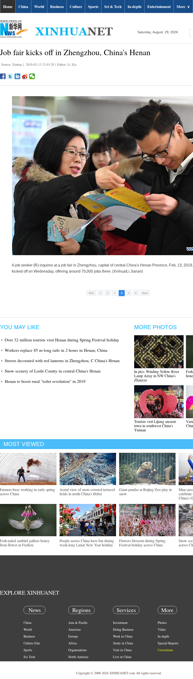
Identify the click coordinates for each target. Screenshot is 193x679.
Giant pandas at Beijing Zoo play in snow (145, 491)
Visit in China (122, 650)
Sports (93, 6)
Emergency (120, 663)
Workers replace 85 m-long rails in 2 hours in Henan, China (56, 350)
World (39, 6)
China (23, 6)
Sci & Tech (113, 6)
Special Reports (168, 643)
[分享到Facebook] (3, 76)
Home (7, 6)
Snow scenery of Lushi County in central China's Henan (53, 371)
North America (78, 656)
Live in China (122, 656)
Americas (74, 629)
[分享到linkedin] (17, 76)
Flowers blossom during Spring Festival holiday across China (142, 542)
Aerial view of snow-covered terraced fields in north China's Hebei (87, 491)
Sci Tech (29, 656)
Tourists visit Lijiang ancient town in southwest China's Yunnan (155, 425)
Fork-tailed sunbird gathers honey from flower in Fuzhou (25, 542)
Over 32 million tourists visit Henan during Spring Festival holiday (62, 340)
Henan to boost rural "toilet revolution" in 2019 (45, 381)
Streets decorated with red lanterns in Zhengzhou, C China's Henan (62, 360)
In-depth (134, 6)
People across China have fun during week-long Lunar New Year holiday (87, 542)
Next (145, 293)
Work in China (123, 636)
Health (28, 663)
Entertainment (159, 6)
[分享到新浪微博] (25, 76)
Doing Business (123, 629)
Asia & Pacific (78, 622)
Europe (73, 636)
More (183, 6)
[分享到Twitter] (10, 76)
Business (57, 6)
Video (162, 629)
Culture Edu (32, 643)
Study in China (123, 643)
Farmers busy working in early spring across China (27, 491)
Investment (120, 622)
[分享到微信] (32, 76)
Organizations (77, 650)
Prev (91, 293)
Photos (162, 622)
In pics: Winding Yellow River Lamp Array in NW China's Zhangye (156, 375)
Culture (76, 6)
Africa (72, 643)
